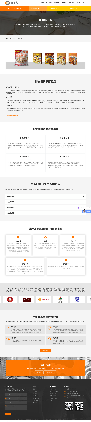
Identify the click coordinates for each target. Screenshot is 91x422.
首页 (34, 389)
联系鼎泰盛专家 (50, 372)
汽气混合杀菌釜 (54, 391)
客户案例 (35, 395)
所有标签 (59, 419)
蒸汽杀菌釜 (53, 393)
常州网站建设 (73, 419)
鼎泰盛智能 (12, 421)
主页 (7, 38)
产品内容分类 (12, 38)
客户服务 (35, 393)
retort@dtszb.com (74, 393)
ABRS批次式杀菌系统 (38, 400)
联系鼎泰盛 (36, 398)
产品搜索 (35, 402)
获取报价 (39, 372)
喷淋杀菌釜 (53, 389)
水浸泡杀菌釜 (53, 398)
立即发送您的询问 (45, 350)
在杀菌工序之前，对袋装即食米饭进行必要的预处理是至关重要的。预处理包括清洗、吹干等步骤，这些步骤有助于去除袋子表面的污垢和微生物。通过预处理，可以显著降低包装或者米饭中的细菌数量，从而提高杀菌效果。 (73, 247)
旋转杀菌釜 (53, 395)
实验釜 (51, 400)
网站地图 (55, 419)
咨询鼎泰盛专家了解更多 (11, 115)
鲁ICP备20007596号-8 (47, 419)
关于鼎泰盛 (36, 391)
